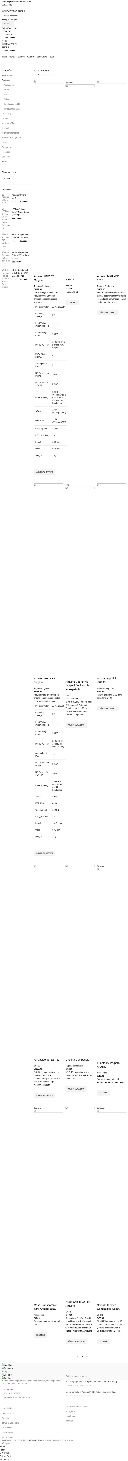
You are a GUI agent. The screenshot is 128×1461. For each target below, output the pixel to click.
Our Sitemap (7, 1437)
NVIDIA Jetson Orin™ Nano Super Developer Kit (20, 212)
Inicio (36, 71)
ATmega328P (58, 307)
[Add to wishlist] (37, 466)
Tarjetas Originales (12, 109)
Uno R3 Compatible (77, 1059)
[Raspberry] (7, 1368)
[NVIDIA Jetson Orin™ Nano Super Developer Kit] (6, 218)
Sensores (6, 157)
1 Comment (85, 1396)
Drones (5, 118)
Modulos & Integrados (11, 138)
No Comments (85, 1385)
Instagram (70, 1411)
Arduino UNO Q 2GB (19, 196)
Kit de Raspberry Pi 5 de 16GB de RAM (20, 253)
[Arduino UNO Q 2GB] (6, 199)
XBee (4, 161)
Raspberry (6, 147)
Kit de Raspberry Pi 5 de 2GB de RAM (20, 236)
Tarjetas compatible (12, 104)
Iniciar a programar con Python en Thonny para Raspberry (91, 1381)
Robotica (6, 152)
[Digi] (5, 1371)
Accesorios (7, 75)
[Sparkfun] (7, 1365)
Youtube (69, 1421)
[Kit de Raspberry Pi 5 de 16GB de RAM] (6, 258)
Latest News (7, 1432)
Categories (7, 67)
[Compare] (37, 271)
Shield (7, 99)
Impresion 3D (8, 123)
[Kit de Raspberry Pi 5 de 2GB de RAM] (6, 240)
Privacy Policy (8, 1414)
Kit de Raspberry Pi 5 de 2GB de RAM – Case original (21, 273)
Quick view (37, 478)
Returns (5, 1418)
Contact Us (7, 1428)
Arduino (6, 80)
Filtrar (7, 178)
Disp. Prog (6, 114)
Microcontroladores (10, 133)
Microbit (5, 128)
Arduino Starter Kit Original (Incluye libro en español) (78, 685)
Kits (5, 95)
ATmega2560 (58, 706)
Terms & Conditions (10, 1423)
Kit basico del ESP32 (47, 1059)
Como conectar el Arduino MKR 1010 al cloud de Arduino (91, 1392)
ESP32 (7, 90)
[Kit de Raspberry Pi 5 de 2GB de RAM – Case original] (6, 279)
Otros (4, 142)
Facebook (70, 1416)
